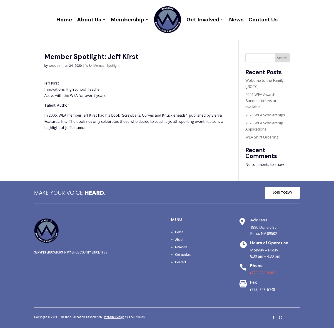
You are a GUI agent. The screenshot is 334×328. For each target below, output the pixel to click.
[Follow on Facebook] (273, 317)
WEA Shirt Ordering (262, 137)
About (179, 240)
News (236, 19)
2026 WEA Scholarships (265, 115)
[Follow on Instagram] (280, 317)
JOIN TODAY (282, 192)
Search (282, 58)
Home (64, 19)
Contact (180, 262)
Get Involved (203, 19)
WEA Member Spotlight (102, 65)
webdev (54, 65)
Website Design (114, 317)
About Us (89, 19)
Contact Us (263, 19)
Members (181, 247)
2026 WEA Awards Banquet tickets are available (262, 100)
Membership (127, 19)
